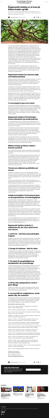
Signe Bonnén (17, 395)
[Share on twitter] (36, 17)
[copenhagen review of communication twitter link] (3, 414)
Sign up (2, 410)
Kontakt (5, 410)
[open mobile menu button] (1, 2)
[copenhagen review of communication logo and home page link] (3, 407)
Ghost (24, 408)
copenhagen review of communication (32, 408)
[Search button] (45, 2)
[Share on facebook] (34, 17)
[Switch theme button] (47, 2)
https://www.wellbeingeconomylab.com (16, 356)
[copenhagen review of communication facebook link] (1, 414)
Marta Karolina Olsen (14, 17)
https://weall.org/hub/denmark (14, 352)
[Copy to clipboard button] (40, 17)
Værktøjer (10, 5)
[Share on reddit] (38, 17)
